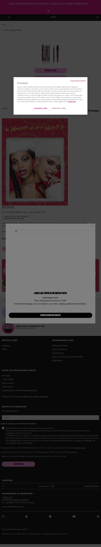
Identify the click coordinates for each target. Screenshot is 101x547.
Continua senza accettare (78, 81)
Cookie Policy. (72, 102)
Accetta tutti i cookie (59, 108)
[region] (50, 96)
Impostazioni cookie (40, 108)
